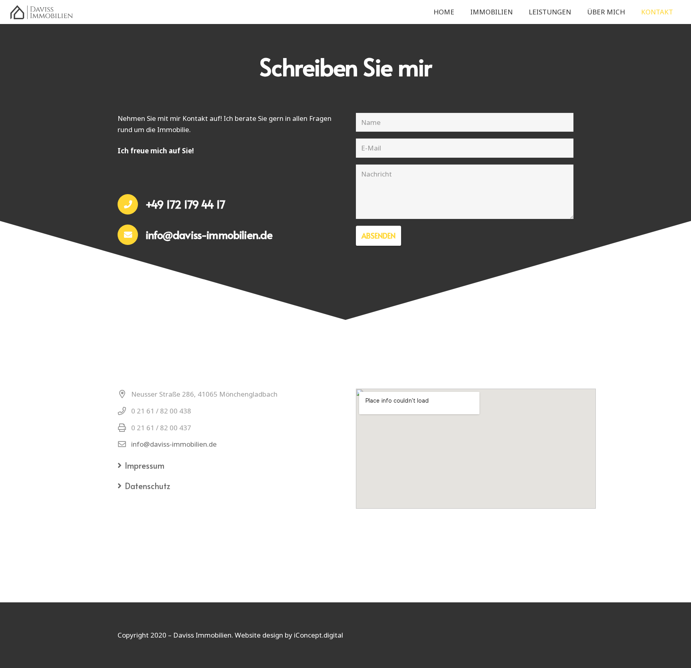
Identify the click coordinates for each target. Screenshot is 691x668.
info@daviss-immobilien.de (174, 444)
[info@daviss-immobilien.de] (132, 235)
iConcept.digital (318, 635)
